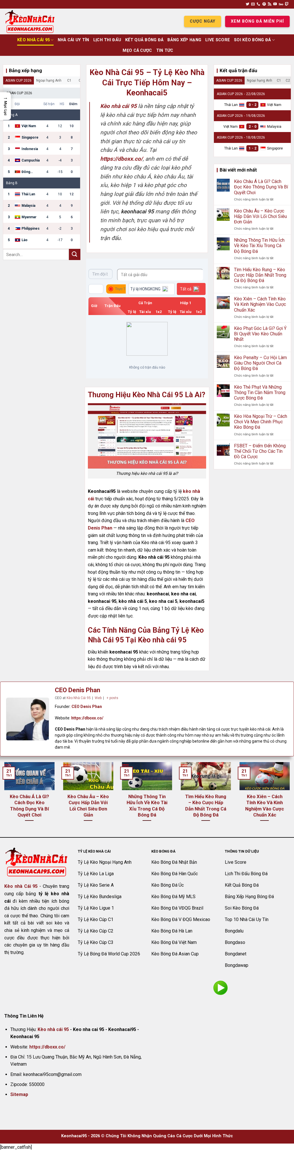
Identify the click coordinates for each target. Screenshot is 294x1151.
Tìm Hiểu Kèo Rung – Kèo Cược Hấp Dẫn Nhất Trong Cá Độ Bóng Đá (260, 275)
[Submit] (74, 254)
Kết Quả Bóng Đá (144, 40)
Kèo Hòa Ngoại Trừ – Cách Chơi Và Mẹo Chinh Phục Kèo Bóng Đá (260, 422)
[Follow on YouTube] (275, 4)
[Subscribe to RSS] (269, 4)
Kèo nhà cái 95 (53, 1029)
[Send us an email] (253, 4)
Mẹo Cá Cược (137, 50)
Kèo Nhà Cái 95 (33, 40)
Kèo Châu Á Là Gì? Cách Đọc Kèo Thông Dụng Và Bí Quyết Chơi (261, 187)
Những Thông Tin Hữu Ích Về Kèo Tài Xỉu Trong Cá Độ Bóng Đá (259, 245)
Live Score (217, 40)
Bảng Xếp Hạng (184, 40)
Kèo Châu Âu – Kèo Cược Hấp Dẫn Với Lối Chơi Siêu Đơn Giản (260, 216)
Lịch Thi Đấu (107, 40)
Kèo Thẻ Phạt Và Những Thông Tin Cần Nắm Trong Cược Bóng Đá (259, 392)
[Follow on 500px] (281, 4)
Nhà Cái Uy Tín (73, 40)
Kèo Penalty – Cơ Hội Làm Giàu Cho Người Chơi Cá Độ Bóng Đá (260, 363)
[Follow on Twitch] (287, 4)
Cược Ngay (202, 21)
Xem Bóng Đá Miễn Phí (257, 21)
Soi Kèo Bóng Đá (252, 40)
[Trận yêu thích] (95, 289)
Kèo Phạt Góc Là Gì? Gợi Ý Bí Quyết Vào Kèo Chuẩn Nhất (260, 334)
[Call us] (258, 4)
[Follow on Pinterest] (264, 4)
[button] (5, 106)
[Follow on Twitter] (247, 4)
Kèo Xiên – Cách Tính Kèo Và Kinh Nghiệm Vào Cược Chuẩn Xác (260, 304)
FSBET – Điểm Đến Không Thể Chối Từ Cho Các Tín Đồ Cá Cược (260, 451)
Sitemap (19, 1094)
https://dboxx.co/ (87, 718)
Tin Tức (164, 50)
